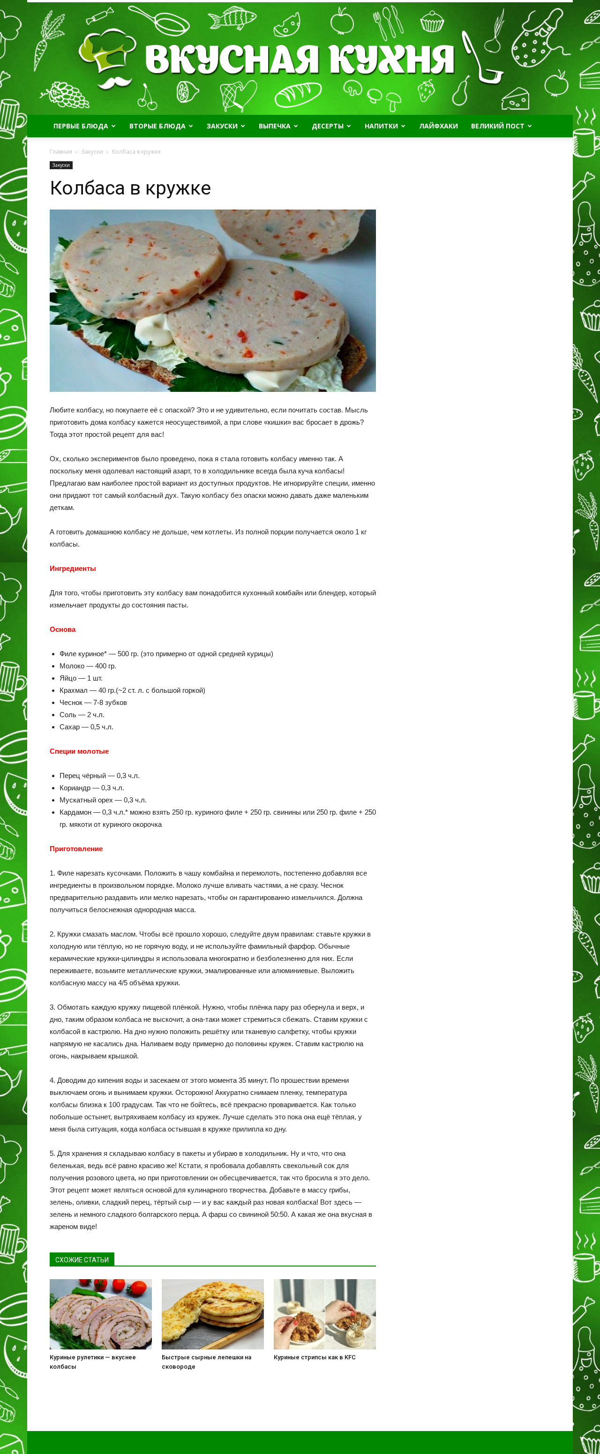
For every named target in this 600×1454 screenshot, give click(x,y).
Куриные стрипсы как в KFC (315, 1357)
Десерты (328, 125)
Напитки (381, 125)
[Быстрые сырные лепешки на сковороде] (213, 1314)
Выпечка (275, 125)
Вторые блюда (157, 125)
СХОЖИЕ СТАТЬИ (82, 1260)
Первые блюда (80, 125)
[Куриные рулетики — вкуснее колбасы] (101, 1314)
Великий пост (498, 125)
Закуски (222, 125)
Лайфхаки (438, 125)
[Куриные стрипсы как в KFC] (325, 1314)
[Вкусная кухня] (300, 58)
